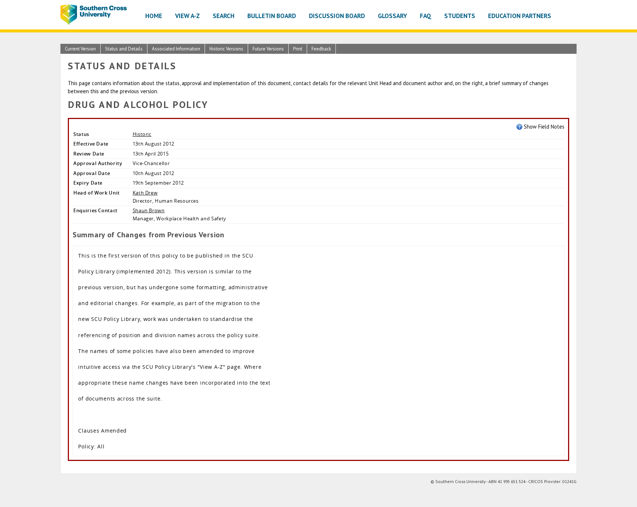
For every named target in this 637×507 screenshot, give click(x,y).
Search (223, 15)
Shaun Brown (149, 210)
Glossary (392, 15)
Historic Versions (226, 49)
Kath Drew (145, 192)
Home (153, 15)
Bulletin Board (271, 15)
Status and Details (124, 49)
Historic (142, 134)
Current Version (80, 49)
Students (459, 15)
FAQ (425, 15)
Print (297, 49)
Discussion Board (337, 15)
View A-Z (187, 15)
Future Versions (268, 49)
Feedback (321, 49)
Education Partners (519, 15)
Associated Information (176, 49)
